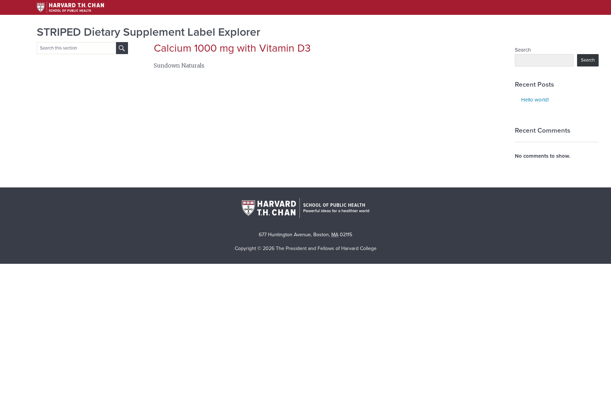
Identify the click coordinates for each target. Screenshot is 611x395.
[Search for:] (122, 48)
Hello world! (535, 100)
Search (523, 50)
